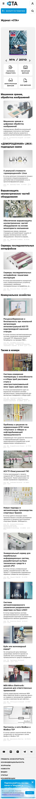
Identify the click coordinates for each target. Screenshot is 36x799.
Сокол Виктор (8, 344)
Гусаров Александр (22, 344)
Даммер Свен (15, 184)
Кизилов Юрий (15, 621)
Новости (5, 769)
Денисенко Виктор (16, 739)
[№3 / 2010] (6, 60)
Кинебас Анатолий (17, 343)
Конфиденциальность (12, 762)
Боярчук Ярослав (9, 525)
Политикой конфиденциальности (11, 794)
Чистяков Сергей (16, 398)
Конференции (8, 778)
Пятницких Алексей (17, 702)
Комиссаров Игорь (10, 526)
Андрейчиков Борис (17, 446)
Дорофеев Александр (11, 528)
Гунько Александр (16, 524)
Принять (29, 792)
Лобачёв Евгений (16, 482)
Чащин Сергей (15, 577)
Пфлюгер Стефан (16, 239)
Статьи (4, 775)
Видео (4, 772)
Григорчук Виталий (17, 660)
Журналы (6, 765)
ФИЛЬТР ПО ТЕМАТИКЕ (15, 11)
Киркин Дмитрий (9, 400)
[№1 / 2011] (29, 60)
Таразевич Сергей (10, 345)
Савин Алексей (22, 399)
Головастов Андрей (16, 137)
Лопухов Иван (15, 289)
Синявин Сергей (9, 399)
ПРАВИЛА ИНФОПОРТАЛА (12, 759)
